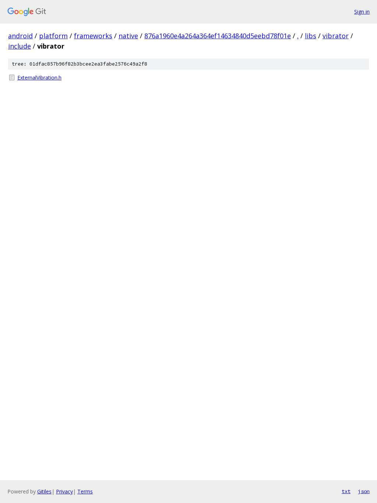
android (20, 35)
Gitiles (44, 491)
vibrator (336, 35)
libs (310, 35)
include (19, 46)
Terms (85, 491)
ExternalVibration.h (39, 77)
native (128, 35)
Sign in (362, 11)
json (364, 491)
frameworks (93, 35)
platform (53, 35)
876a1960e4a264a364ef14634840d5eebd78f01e (217, 35)
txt (346, 491)
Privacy (64, 491)
